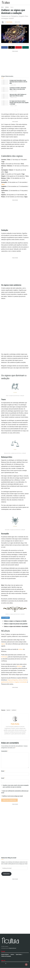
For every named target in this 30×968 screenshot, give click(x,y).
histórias (25, 680)
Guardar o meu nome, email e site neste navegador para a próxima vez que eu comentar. (16, 786)
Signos (11, 7)
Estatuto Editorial (5, 954)
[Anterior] (13, 110)
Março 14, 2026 (13, 105)
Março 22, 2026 (13, 97)
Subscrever (6, 874)
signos (3, 644)
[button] (15, 34)
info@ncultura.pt (12, 948)
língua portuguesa (12, 680)
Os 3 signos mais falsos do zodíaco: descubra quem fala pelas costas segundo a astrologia (19, 102)
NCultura (19, 666)
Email (3, 778)
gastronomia (4, 682)
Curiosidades (23, 682)
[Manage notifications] (26, 964)
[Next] (16, 110)
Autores (12, 954)
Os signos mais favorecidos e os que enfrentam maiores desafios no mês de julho (18, 82)
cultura (20, 680)
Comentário (4, 751)
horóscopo (4, 657)
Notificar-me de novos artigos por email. (12, 796)
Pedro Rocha (9, 22)
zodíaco (20, 649)
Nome (3, 771)
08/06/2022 (17, 22)
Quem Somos (19, 954)
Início (2, 7)
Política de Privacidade (6, 956)
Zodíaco (6, 7)
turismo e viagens (14, 682)
